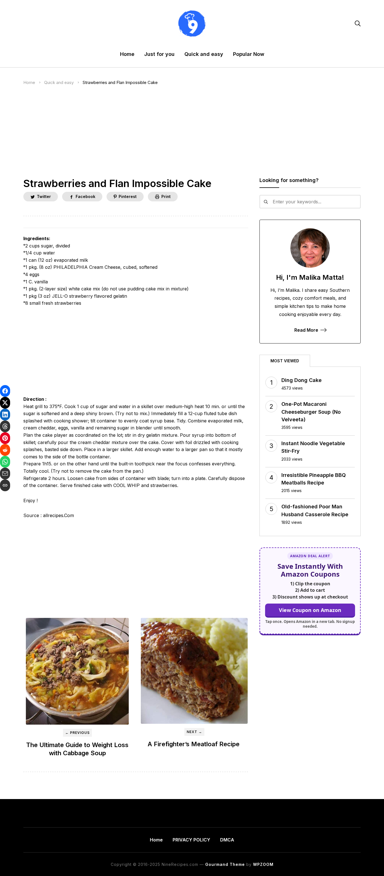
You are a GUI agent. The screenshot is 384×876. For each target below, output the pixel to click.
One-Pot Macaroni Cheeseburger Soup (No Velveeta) (311, 411)
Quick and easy (203, 54)
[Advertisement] (192, 136)
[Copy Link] (5, 485)
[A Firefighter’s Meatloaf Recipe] (194, 671)
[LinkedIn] (5, 414)
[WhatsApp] (5, 462)
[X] (5, 403)
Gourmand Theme (225, 864)
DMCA (227, 840)
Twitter (44, 196)
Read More (306, 330)
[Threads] (5, 426)
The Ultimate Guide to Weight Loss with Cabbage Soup (77, 749)
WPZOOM (263, 864)
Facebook (85, 196)
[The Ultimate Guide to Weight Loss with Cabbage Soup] (77, 671)
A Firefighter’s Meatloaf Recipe (194, 744)
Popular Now (248, 54)
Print (166, 196)
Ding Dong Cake (301, 380)
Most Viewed (284, 360)
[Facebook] (5, 391)
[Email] (5, 473)
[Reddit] (5, 450)
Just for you (159, 54)
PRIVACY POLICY (191, 840)
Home (127, 54)
